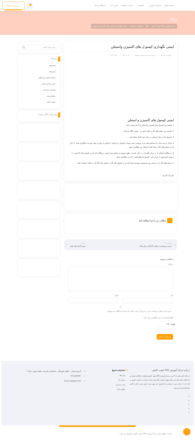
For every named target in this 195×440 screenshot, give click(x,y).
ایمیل (116, 295)
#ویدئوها (52, 65)
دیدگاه (170, 264)
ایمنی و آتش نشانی (48, 84)
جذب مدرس (120, 385)
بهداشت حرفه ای (166, 55)
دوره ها (122, 375)
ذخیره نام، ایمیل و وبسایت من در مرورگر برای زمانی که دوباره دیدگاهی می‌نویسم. (139, 311)
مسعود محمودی (139, 55)
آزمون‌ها (52, 71)
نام (171, 295)
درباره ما (121, 380)
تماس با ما (121, 389)
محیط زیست (50, 96)
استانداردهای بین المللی (46, 78)
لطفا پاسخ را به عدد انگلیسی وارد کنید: (158, 318)
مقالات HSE (51, 102)
